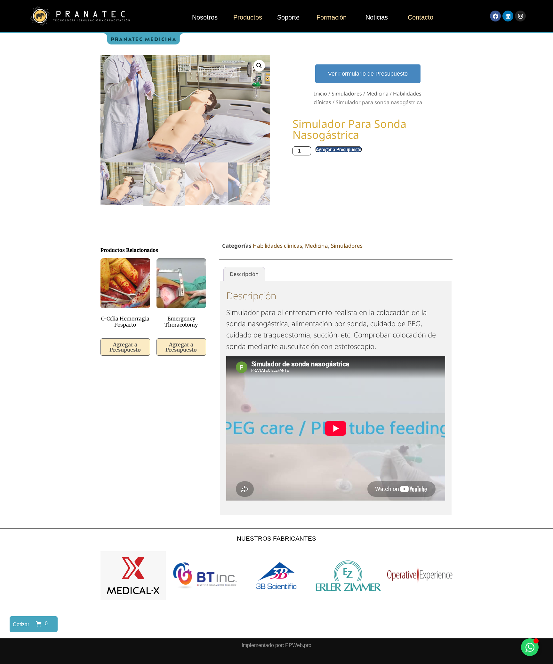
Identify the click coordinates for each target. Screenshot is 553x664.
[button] (259, 65)
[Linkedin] (507, 16)
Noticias (376, 17)
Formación (332, 17)
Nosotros (205, 17)
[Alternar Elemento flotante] (530, 647)
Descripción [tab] (244, 274)
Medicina (377, 93)
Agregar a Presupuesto (338, 149)
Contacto (420, 17)
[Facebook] (495, 16)
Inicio (320, 93)
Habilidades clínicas (277, 245)
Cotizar (21, 624)
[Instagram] (520, 16)
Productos (247, 17)
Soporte (288, 17)
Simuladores (347, 93)
